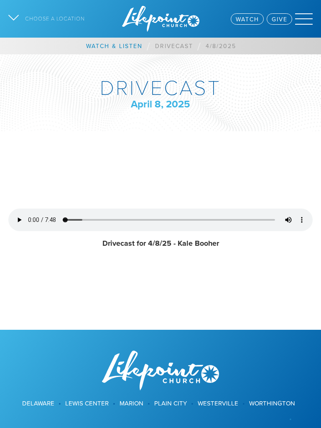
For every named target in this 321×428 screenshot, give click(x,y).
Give (280, 19)
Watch (247, 19)
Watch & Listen (114, 46)
